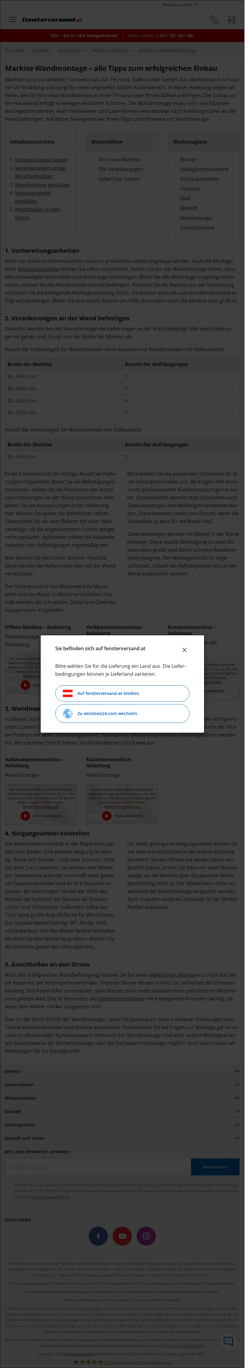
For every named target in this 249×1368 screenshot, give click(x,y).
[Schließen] (184, 650)
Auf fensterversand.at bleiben (108, 693)
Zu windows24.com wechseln (107, 713)
